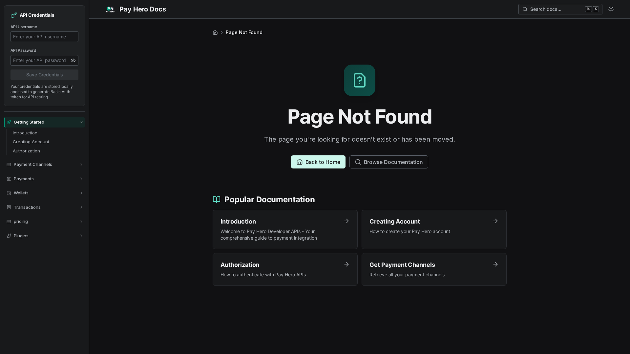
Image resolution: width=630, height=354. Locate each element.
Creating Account (31, 141)
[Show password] (73, 60)
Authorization (26, 150)
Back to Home (322, 162)
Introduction (25, 132)
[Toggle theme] (611, 9)
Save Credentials (44, 74)
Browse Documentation (393, 162)
